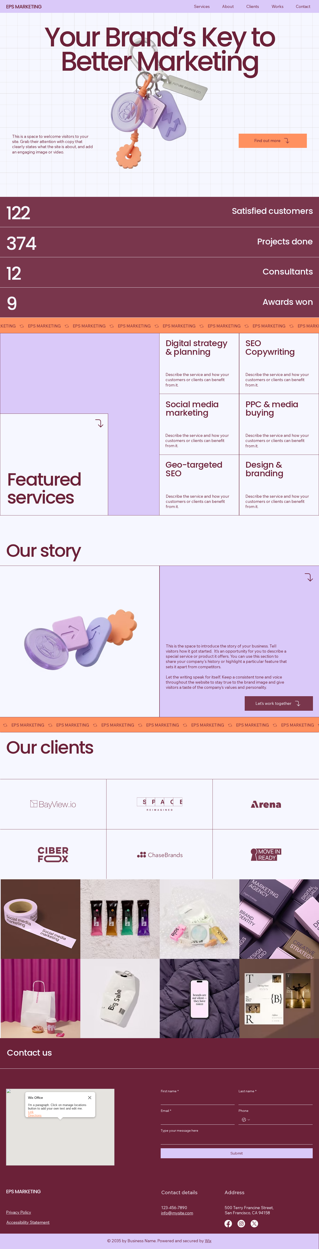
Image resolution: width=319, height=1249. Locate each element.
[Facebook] (228, 1223)
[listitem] (40, 919)
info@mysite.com (177, 1213)
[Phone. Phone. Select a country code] (246, 1120)
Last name (247, 1091)
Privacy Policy (18, 1212)
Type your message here (179, 1130)
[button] (60, 1123)
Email (166, 1111)
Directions (35, 1115)
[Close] (89, 1097)
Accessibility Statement (28, 1222)
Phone (243, 1111)
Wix (208, 1240)
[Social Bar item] (241, 1223)
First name (170, 1091)
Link (31, 1112)
